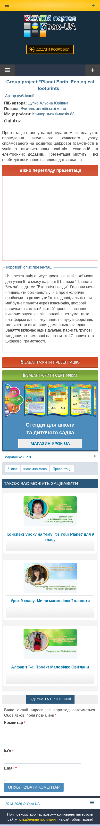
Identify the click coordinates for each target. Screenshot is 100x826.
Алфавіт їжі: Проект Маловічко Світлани (50, 667)
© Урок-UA (22, 804)
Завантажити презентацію (51, 362)
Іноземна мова (35, 469)
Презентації (62, 469)
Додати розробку (52, 49)
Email (10, 768)
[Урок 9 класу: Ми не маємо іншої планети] (50, 577)
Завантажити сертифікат (51, 375)
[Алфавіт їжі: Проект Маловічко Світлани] (50, 644)
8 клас (12, 469)
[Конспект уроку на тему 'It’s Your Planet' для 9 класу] (50, 511)
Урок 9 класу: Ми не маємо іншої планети (50, 601)
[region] (50, 400)
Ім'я (9, 751)
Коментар (14, 723)
